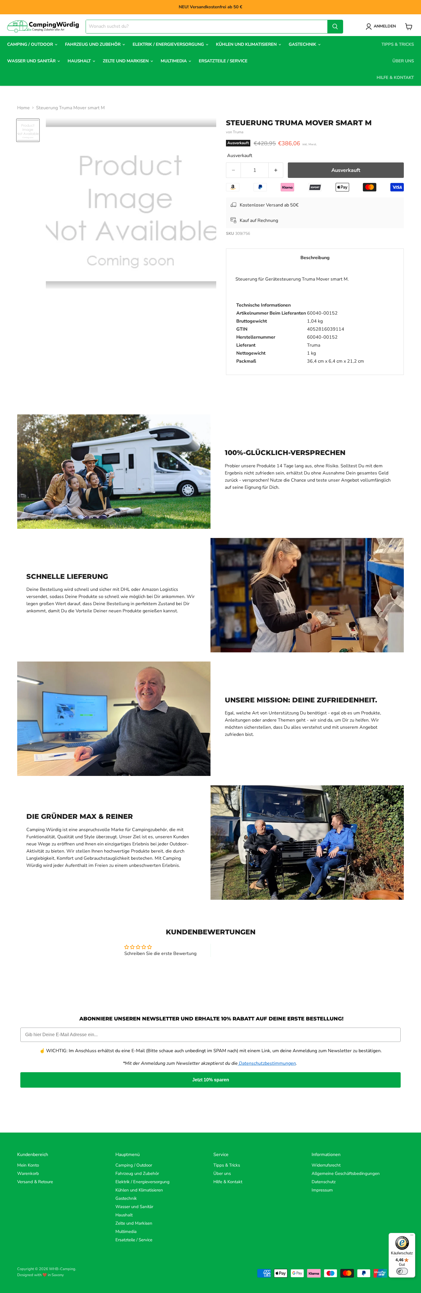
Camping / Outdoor (30, 44)
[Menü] (411, 1236)
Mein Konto (28, 1165)
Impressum (322, 1190)
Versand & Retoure (35, 1182)
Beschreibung (315, 258)
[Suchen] (335, 26)
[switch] (402, 1271)
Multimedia (174, 61)
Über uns (403, 61)
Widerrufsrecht (326, 1165)
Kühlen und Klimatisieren (247, 44)
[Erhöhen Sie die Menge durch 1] (276, 170)
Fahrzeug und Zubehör (93, 44)
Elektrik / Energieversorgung (169, 44)
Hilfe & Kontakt (395, 77)
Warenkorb (28, 1173)
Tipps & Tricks (397, 44)
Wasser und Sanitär (32, 61)
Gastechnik (303, 44)
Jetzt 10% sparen (210, 1079)
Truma (238, 132)
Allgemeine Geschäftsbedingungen (346, 1173)
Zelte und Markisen (126, 61)
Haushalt (80, 61)
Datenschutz (324, 1182)
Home (23, 107)
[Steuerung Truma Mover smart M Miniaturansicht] (28, 130)
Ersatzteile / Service (223, 61)
